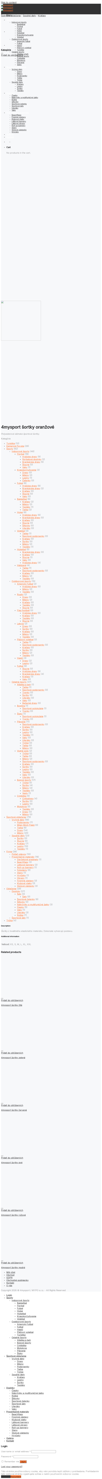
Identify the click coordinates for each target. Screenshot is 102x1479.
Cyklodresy (28, 798)
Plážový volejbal (24, 48)
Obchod (10, 1275)
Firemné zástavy (25, 880)
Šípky (20, 713)
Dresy (25, 472)
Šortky (25, 541)
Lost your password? (11, 1466)
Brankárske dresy (31, 462)
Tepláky (26, 507)
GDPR (9, 1277)
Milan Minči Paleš (26, 825)
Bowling (21, 705)
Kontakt (10, 1283)
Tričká (25, 743)
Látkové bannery (25, 864)
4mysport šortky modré (13, 1267)
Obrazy (20, 878)
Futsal (20, 483)
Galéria (10, 1438)
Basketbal (21, 24)
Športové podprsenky (33, 536)
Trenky (25, 692)
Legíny (25, 478)
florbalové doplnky (31, 459)
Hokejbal (20, 33)
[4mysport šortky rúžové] (13, 32)
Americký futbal (23, 41)
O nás (9, 1285)
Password (7, 1456)
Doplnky (16, 891)
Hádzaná (21, 565)
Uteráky (26, 528)
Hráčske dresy (29, 456)
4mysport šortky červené (14, 1110)
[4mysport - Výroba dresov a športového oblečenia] (7, 8)
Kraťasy (42, 15)
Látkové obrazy (19, 1425)
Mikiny (25, 475)
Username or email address (16, 1451)
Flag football (23, 610)
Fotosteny (22, 870)
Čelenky (26, 480)
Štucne (25, 464)
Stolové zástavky (25, 886)
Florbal (20, 26)
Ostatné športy (18, 52)
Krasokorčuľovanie (25, 35)
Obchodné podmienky (17, 1280)
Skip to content (8, 2)
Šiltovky (26, 525)
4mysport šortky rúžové (13, 1215)
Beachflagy (22, 862)
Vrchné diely (18, 819)
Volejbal (20, 37)
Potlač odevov (19, 854)
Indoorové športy (20, 451)
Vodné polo (23, 751)
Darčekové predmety (27, 859)
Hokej (20, 512)
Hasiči (20, 658)
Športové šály (19, 917)
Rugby (20, 594)
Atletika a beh (24, 684)
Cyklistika (21, 58)
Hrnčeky (21, 875)
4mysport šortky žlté (11, 1005)
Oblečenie (11, 888)
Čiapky (20, 907)
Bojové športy (24, 780)
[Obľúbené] (2, 53)
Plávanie (21, 721)
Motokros (22, 806)
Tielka (25, 509)
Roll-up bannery (25, 867)
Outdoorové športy (20, 39)
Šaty (19, 894)
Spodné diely (29, 15)
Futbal (20, 666)
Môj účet (10, 1272)
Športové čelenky (26, 899)
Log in (23, 1462)
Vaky (24, 467)
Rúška (20, 915)
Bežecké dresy (29, 703)
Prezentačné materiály (23, 857)
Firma (9, 851)
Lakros (20, 623)
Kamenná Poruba (15, 446)
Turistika (20, 50)
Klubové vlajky (24, 883)
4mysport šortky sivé (11, 1162)
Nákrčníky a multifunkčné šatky (33, 904)
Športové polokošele (32, 708)
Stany (20, 872)
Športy (9, 448)
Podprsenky (23, 822)
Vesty (25, 793)
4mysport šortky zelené (13, 1057)
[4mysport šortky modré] (13, 45)
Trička (9, 920)
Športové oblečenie (11, 15)
